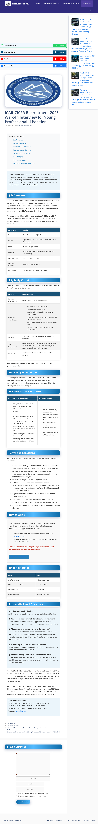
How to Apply (18, 157)
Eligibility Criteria (19, 143)
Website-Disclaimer (89, 820)
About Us (50, 820)
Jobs (17, 726)
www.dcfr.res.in (19, 536)
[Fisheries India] (8, 3)
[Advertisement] (33, 28)
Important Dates (19, 160)
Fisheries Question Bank (71, 3)
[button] (90, 10)
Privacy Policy (76, 820)
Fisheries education (50, 3)
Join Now (60, 45)
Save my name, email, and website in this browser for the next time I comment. (33, 795)
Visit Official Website (19, 557)
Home (38, 3)
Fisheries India (20, 3)
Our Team (67, 820)
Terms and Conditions (21, 153)
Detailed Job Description (22, 147)
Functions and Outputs (22, 150)
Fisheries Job (87, 3)
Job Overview (18, 140)
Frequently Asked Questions (24, 163)
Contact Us (58, 820)
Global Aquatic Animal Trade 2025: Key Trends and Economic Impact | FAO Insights (33, 732)
